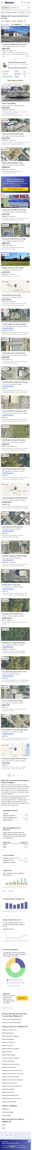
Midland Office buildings (8, 1055)
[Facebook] (2, 1135)
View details (15, 42)
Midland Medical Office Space (10, 1095)
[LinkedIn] (6, 1135)
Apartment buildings (7, 1112)
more (27, 56)
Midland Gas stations (8, 1089)
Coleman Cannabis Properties (10, 1058)
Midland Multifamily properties (10, 1048)
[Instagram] (10, 1135)
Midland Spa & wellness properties (12, 1070)
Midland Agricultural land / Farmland (12, 1080)
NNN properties (6, 1115)
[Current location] (2, 21)
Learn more (23, 1147)
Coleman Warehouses (8, 1061)
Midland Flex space (7, 1045)
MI (6, 1008)
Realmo (9, 2)
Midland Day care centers (9, 1083)
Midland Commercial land (9, 1030)
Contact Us (22, 998)
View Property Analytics (15, 80)
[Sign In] (28, 2)
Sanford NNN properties (9, 1101)
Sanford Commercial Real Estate (11, 1022)
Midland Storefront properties (10, 1036)
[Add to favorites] (28, 28)
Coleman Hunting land (8, 1042)
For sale (3, 1008)
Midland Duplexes (7, 1052)
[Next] (27, 73)
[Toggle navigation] (2, 2)
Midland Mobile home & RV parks (11, 1098)
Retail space (5, 1109)
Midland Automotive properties (10, 1064)
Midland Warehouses (8, 1039)
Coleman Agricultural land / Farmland (12, 1073)
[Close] (29, 1141)
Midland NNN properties (9, 1067)
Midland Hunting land (8, 1092)
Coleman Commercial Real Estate (11, 1019)
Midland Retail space (8, 1033)
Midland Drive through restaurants (11, 1086)
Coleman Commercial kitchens (10, 1076)
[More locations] (25, 21)
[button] (20, 8)
